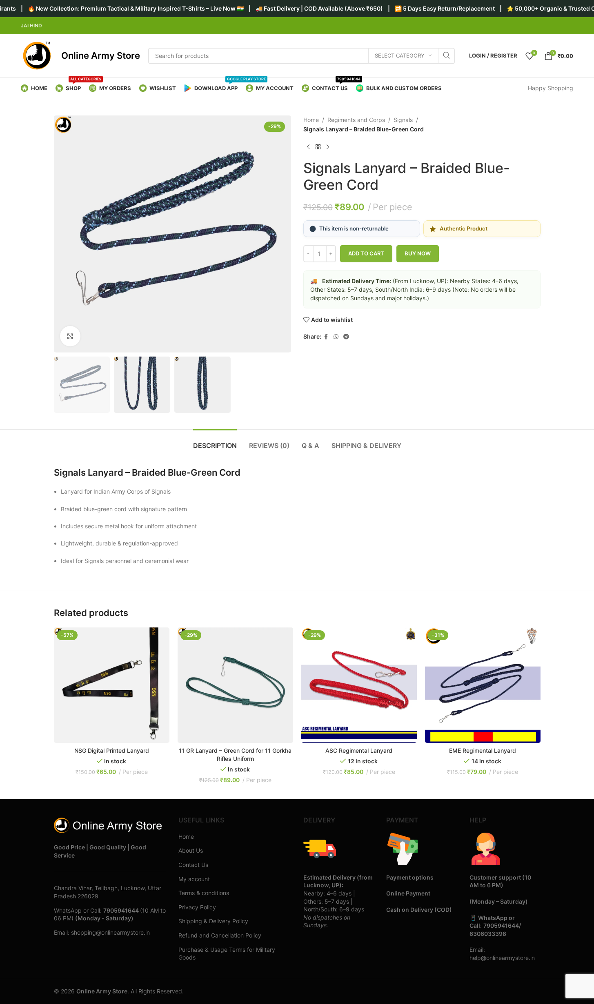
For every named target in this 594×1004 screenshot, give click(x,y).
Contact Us (193, 864)
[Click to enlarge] (70, 336)
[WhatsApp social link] (336, 336)
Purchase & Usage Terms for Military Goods (226, 953)
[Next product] (328, 147)
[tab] (215, 441)
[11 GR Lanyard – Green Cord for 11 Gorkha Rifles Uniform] (235, 685)
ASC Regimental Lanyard (358, 750)
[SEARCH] (446, 56)
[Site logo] (37, 55)
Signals (403, 119)
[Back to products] (318, 147)
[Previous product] (308, 147)
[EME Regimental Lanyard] (483, 685)
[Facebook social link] (326, 336)
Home (311, 119)
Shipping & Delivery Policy (213, 921)
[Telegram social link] (346, 336)
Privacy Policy (197, 907)
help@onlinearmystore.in (502, 957)
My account (194, 878)
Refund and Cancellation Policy (219, 935)
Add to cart (366, 253)
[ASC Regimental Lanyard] (359, 685)
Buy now (418, 253)
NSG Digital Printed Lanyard (111, 750)
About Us (190, 850)
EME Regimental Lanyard (482, 750)
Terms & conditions (203, 892)
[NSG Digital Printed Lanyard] (111, 685)
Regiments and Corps (356, 119)
